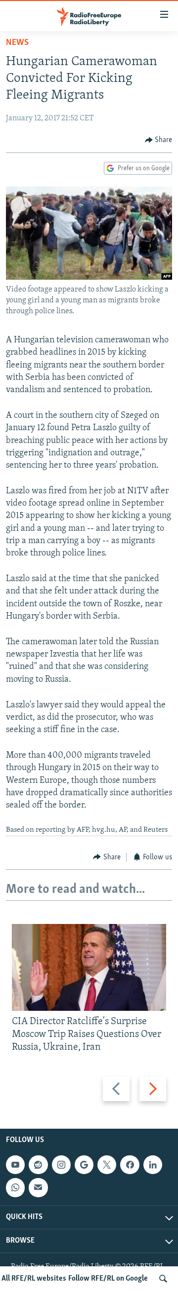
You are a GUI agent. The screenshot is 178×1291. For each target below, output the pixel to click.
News (17, 42)
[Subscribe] (38, 1188)
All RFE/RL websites (33, 1279)
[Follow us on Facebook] (129, 1164)
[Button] (159, 140)
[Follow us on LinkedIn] (152, 1164)
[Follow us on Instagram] (61, 1164)
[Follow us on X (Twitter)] (106, 1164)
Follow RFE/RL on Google (108, 1279)
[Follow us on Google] (84, 1164)
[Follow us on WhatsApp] (15, 1188)
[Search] (163, 1278)
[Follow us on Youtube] (15, 1164)
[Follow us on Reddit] (38, 1164)
